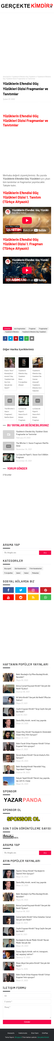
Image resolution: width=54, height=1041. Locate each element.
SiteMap (45, 1033)
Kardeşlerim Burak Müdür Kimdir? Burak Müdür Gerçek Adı (32, 941)
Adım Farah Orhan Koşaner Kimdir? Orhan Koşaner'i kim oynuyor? (33, 745)
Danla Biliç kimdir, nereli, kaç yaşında (31, 720)
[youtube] (8, 597)
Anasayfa (10, 1033)
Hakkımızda (22, 1033)
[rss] (33, 597)
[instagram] (33, 590)
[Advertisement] (27, 44)
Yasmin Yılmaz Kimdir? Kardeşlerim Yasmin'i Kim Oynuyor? (30, 872)
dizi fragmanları (19, 329)
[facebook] (8, 590)
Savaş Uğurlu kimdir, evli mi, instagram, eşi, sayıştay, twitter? (32, 953)
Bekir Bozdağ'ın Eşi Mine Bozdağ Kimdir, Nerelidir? (32, 675)
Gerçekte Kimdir (43, 1037)
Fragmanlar (43, 329)
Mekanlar (35, 573)
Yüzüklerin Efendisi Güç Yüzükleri (23, 76)
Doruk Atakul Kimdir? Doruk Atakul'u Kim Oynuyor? (32, 756)
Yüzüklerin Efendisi (12, 332)
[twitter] (20, 590)
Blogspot (18, 1037)
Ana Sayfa (6, 76)
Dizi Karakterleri (20, 568)
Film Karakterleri (36, 568)
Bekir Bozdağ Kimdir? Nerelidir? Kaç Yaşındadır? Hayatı (31, 768)
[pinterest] (45, 590)
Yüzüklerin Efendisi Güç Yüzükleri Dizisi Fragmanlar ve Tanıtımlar (32, 433)
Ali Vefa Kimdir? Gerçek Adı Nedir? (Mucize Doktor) (33, 698)
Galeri (18, 573)
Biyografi (7, 568)
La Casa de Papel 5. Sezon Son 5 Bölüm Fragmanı (32, 456)
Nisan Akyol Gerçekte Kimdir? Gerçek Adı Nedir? (33, 964)
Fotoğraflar (8, 573)
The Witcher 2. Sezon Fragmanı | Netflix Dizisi (32, 444)
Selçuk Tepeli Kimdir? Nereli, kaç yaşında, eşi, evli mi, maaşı (33, 779)
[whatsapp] (45, 597)
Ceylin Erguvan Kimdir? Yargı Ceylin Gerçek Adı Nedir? (33, 710)
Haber (26, 573)
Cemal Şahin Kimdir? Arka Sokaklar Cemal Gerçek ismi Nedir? (33, 918)
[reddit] (20, 597)
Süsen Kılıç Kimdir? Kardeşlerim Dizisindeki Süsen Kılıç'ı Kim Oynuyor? (33, 733)
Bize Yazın (34, 1033)
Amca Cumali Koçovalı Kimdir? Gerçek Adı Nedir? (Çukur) (33, 687)
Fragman (32, 329)
